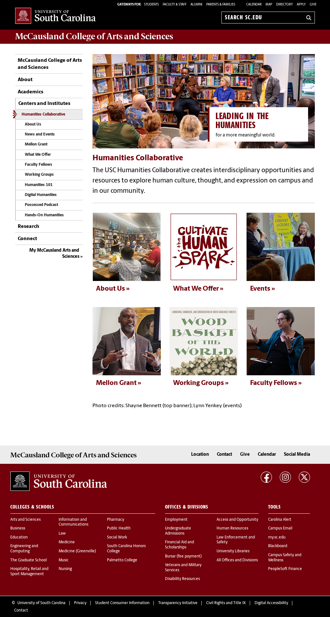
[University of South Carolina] (58, 481)
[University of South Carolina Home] (55, 16)
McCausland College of (94, 36)
